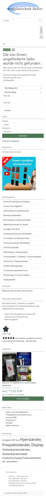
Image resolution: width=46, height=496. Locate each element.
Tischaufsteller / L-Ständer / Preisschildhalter (22, 256)
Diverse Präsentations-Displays (16, 201)
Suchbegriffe (8, 80)
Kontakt (9, 423)
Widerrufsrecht (12, 425)
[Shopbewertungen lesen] (5, 328)
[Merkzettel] (41, 34)
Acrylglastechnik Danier (13, 493)
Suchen (8, 110)
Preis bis (6, 102)
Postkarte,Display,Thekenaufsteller (21, 458)
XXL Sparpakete (9, 461)
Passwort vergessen (10, 141)
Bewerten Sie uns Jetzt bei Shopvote (17, 290)
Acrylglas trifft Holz (11, 229)
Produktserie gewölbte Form (15, 270)
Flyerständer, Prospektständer (16, 211)
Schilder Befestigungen (13, 266)
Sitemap (11, 476)
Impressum (11, 420)
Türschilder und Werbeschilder (16, 238)
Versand (21, 395)
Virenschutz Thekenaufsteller (15, 261)
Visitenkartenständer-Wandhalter (17, 233)
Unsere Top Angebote (12, 206)
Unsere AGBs (11, 417)
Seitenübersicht (22, 476)
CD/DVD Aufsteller (11, 247)
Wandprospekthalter (12, 215)
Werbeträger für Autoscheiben (16, 275)
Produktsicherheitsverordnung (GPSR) (22, 483)
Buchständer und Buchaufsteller (17, 220)
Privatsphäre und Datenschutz (19, 415)
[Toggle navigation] (4, 44)
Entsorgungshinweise (16, 485)
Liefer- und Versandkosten (17, 412)
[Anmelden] (41, 27)
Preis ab (6, 95)
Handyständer (9, 279)
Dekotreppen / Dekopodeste (15, 252)
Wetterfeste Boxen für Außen (15, 224)
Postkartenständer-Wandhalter (16, 243)
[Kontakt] (41, 37)
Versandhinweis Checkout (17, 478)
